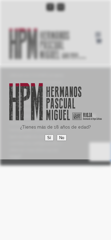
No (61, 137)
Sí (49, 137)
